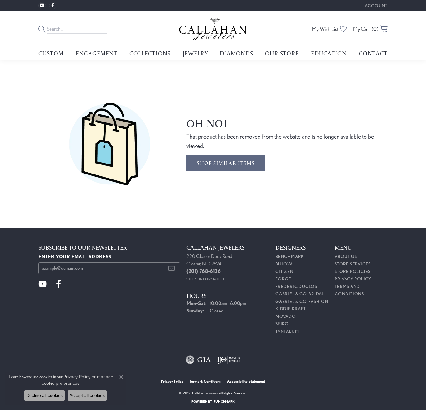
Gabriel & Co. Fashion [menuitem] (301, 301)
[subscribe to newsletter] (171, 268)
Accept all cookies (87, 395)
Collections (150, 53)
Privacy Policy (353, 278)
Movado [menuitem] (285, 316)
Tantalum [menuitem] (287, 331)
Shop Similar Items (226, 163)
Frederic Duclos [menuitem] (296, 286)
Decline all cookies (44, 395)
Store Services (353, 263)
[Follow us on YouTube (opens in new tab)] (42, 5)
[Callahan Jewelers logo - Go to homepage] (212, 29)
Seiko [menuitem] (282, 323)
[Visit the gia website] (198, 360)
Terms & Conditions (205, 381)
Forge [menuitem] (283, 278)
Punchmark (224, 401)
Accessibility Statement (246, 381)
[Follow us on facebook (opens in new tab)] (52, 5)
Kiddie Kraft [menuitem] (290, 308)
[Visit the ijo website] (228, 360)
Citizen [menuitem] (284, 271)
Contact (373, 53)
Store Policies (352, 271)
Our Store (282, 53)
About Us (346, 256)
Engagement (97, 53)
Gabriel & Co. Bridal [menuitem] (299, 293)
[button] (376, 5)
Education (329, 53)
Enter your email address (75, 257)
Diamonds (236, 53)
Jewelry (195, 53)
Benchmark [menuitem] (289, 256)
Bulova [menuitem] (284, 263)
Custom (51, 53)
